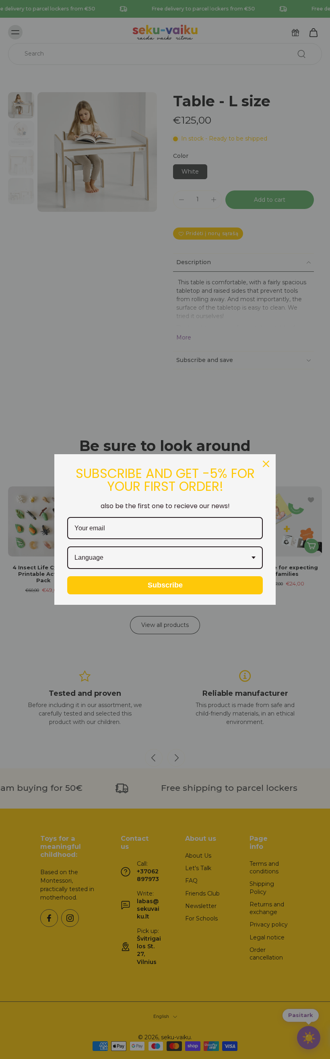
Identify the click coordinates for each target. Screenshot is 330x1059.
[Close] (266, 464)
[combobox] (165, 557)
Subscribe (165, 585)
